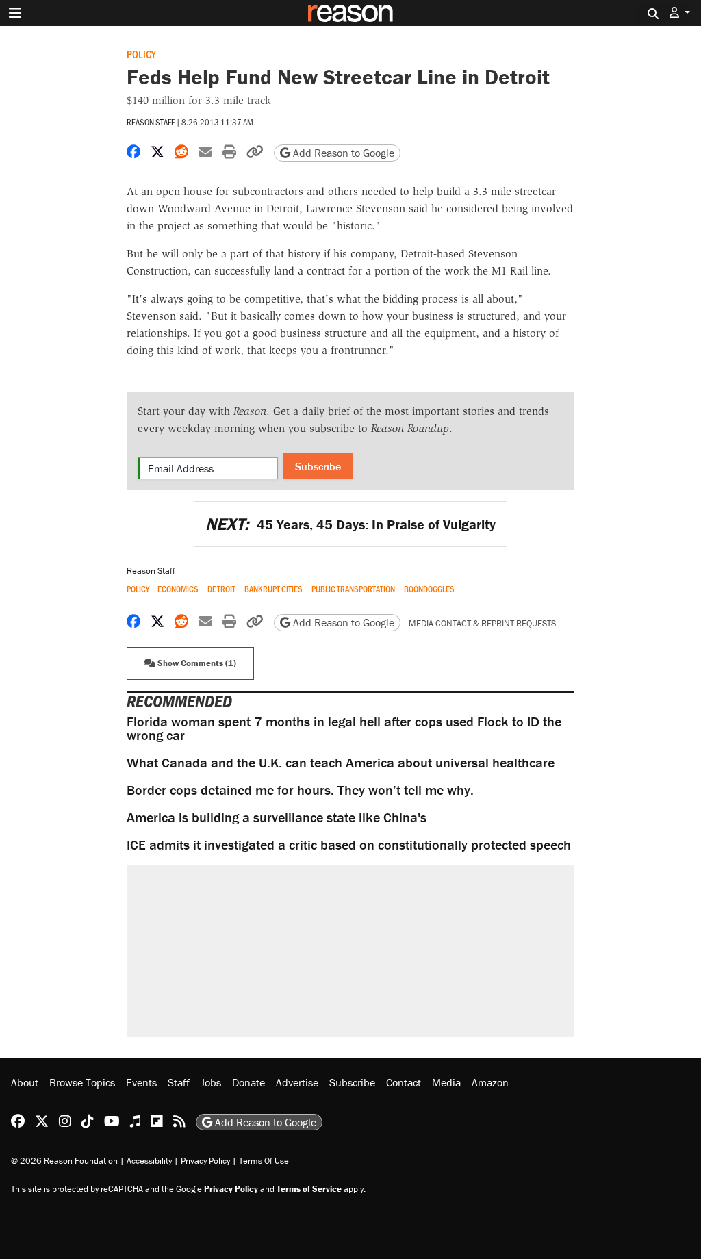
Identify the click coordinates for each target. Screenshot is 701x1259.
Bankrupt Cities (273, 589)
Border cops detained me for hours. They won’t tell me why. (300, 789)
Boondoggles (429, 589)
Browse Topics (82, 1082)
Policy (141, 54)
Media (446, 1082)
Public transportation (353, 589)
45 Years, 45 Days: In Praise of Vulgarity (350, 524)
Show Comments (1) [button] (195, 663)
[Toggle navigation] (15, 13)
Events (141, 1082)
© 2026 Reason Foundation (64, 1161)
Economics (178, 589)
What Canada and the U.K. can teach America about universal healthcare (341, 762)
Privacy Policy (205, 1161)
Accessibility (149, 1161)
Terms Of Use (264, 1161)
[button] (680, 12)
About (24, 1082)
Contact (403, 1082)
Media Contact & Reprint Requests (482, 623)
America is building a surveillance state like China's (276, 817)
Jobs (211, 1082)
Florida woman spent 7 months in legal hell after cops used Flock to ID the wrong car (344, 728)
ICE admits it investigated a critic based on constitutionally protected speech (349, 844)
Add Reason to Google (342, 153)
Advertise (297, 1082)
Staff (179, 1082)
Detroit (221, 589)
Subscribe (318, 466)
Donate (248, 1082)
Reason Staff (151, 121)
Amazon (490, 1082)
